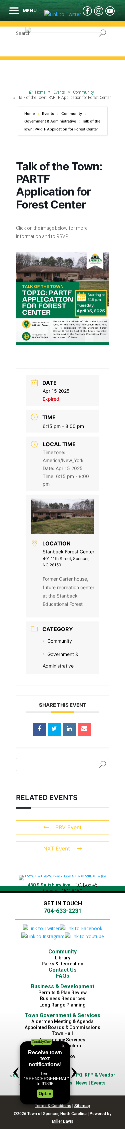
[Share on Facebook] (39, 729)
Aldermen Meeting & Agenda (62, 1021)
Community (71, 113)
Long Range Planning (62, 1005)
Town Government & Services (62, 1015)
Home (30, 113)
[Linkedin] (69, 729)
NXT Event (56, 848)
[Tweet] (54, 729)
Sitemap (82, 1105)
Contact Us (63, 970)
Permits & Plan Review (62, 992)
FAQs (62, 976)
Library (62, 957)
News (82, 1083)
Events (48, 113)
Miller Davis (62, 1121)
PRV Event (68, 827)
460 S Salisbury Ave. (50, 885)
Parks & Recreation (62, 963)
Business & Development (62, 986)
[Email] (84, 729)
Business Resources (62, 998)
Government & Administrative (50, 121)
